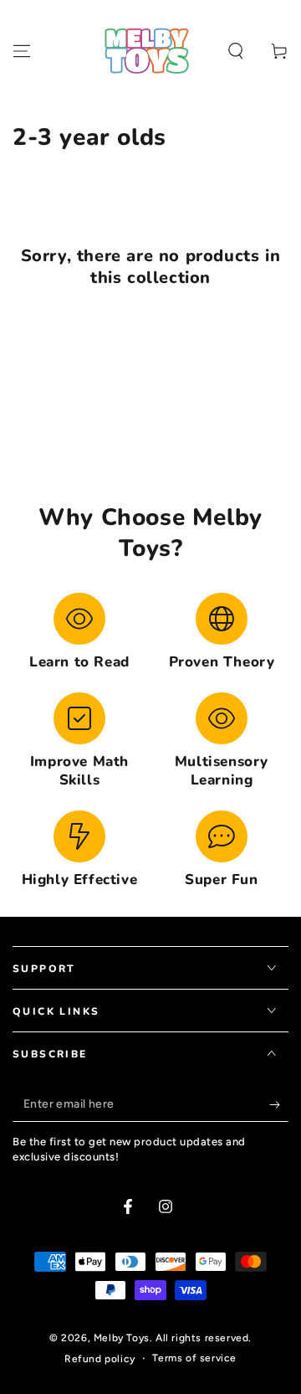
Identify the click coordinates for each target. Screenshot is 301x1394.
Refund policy (99, 1359)
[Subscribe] (278, 1105)
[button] (236, 51)
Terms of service (194, 1358)
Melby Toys (122, 1338)
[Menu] (21, 51)
